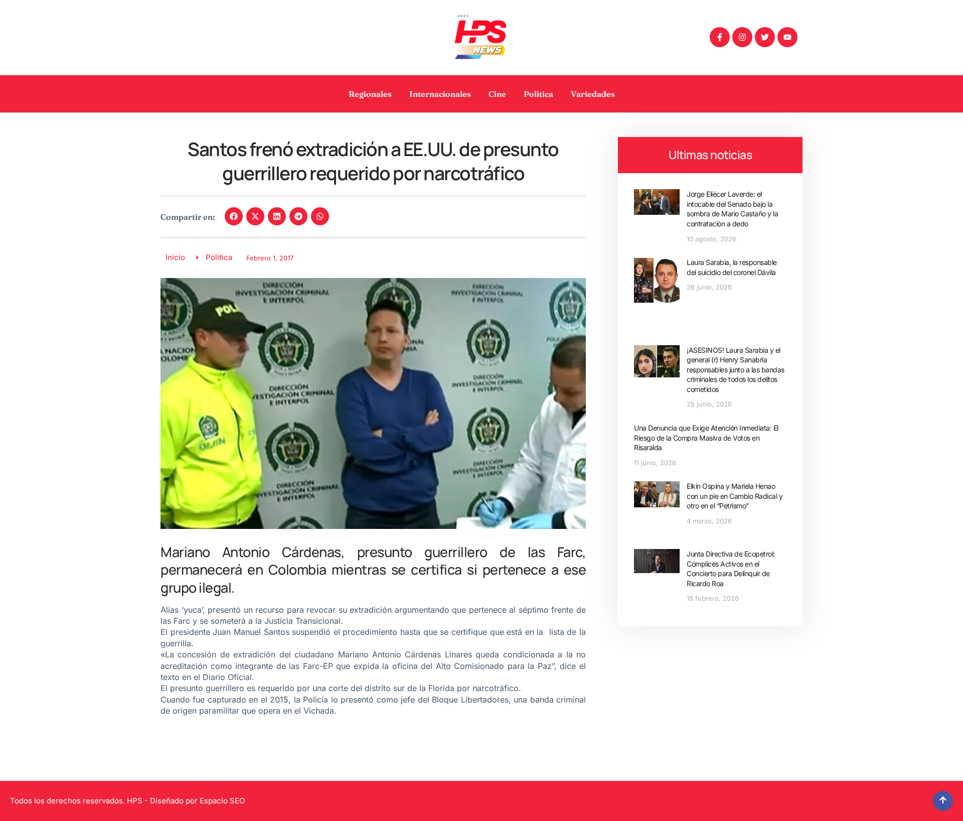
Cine (497, 94)
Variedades (593, 94)
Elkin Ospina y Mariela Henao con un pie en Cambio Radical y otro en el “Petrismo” (734, 496)
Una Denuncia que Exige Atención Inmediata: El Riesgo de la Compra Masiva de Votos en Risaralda (706, 438)
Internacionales (440, 94)
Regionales (370, 94)
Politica (538, 94)
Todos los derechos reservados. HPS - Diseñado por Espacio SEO (127, 800)
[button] (234, 216)
